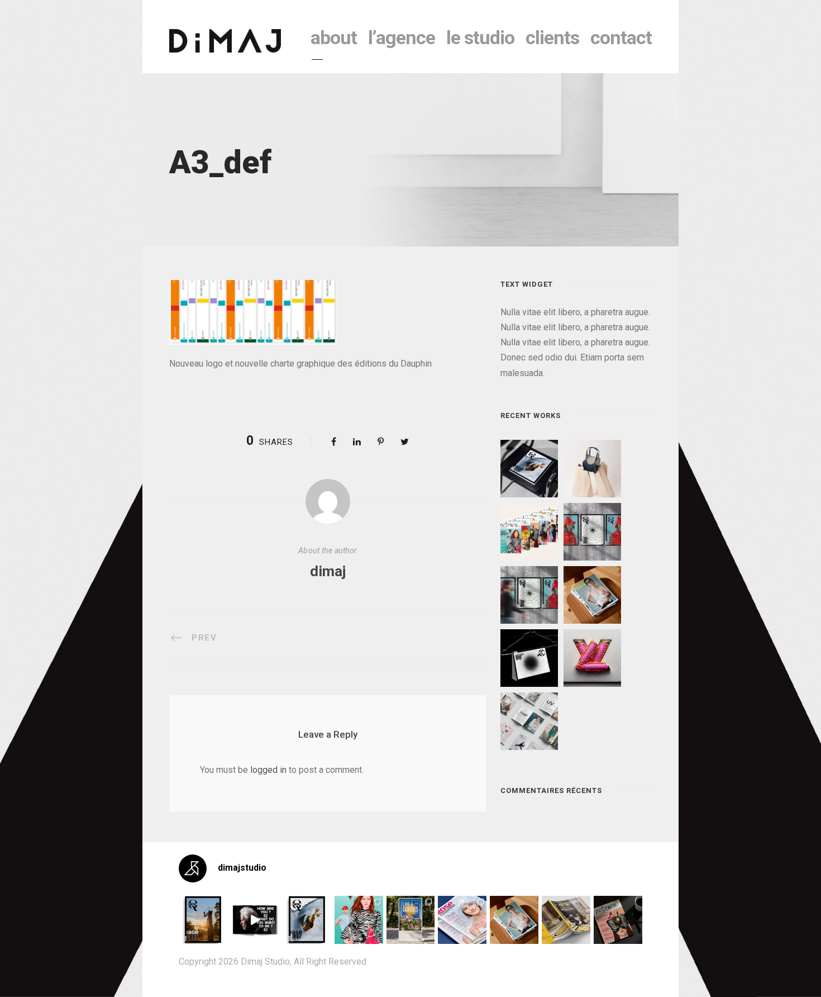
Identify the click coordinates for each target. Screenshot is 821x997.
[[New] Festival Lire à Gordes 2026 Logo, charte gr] (410, 920)
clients (552, 37)
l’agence (401, 37)
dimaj (328, 571)
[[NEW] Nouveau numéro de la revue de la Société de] (566, 920)
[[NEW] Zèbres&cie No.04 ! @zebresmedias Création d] (618, 920)
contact (621, 37)
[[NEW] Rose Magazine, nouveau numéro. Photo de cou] (514, 920)
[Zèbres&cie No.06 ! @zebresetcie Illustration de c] (359, 920)
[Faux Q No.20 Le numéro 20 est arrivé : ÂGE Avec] (203, 920)
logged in (268, 770)
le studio (480, 37)
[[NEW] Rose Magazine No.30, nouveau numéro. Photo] (462, 920)
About (334, 37)
